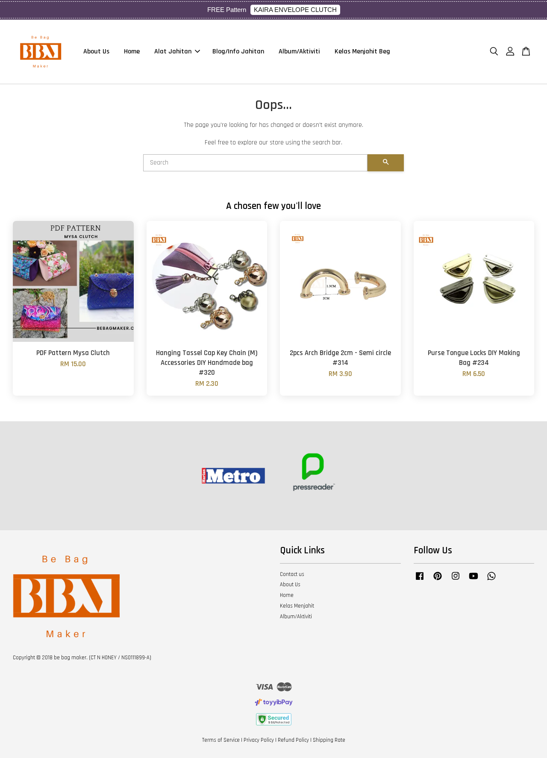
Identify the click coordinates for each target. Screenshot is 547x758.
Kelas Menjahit (297, 605)
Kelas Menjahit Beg (362, 51)
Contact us (292, 574)
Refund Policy (293, 740)
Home (132, 51)
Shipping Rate (329, 740)
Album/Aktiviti (299, 51)
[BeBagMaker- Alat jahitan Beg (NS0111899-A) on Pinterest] (438, 580)
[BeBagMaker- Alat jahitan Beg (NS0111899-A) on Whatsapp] (491, 580)
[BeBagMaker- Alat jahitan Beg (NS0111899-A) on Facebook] (420, 580)
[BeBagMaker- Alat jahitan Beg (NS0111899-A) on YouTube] (473, 580)
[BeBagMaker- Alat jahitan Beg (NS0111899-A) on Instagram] (456, 580)
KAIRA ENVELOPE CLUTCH (295, 9)
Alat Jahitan (172, 51)
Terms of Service (221, 740)
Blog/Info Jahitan (238, 51)
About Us (96, 51)
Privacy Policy (259, 740)
